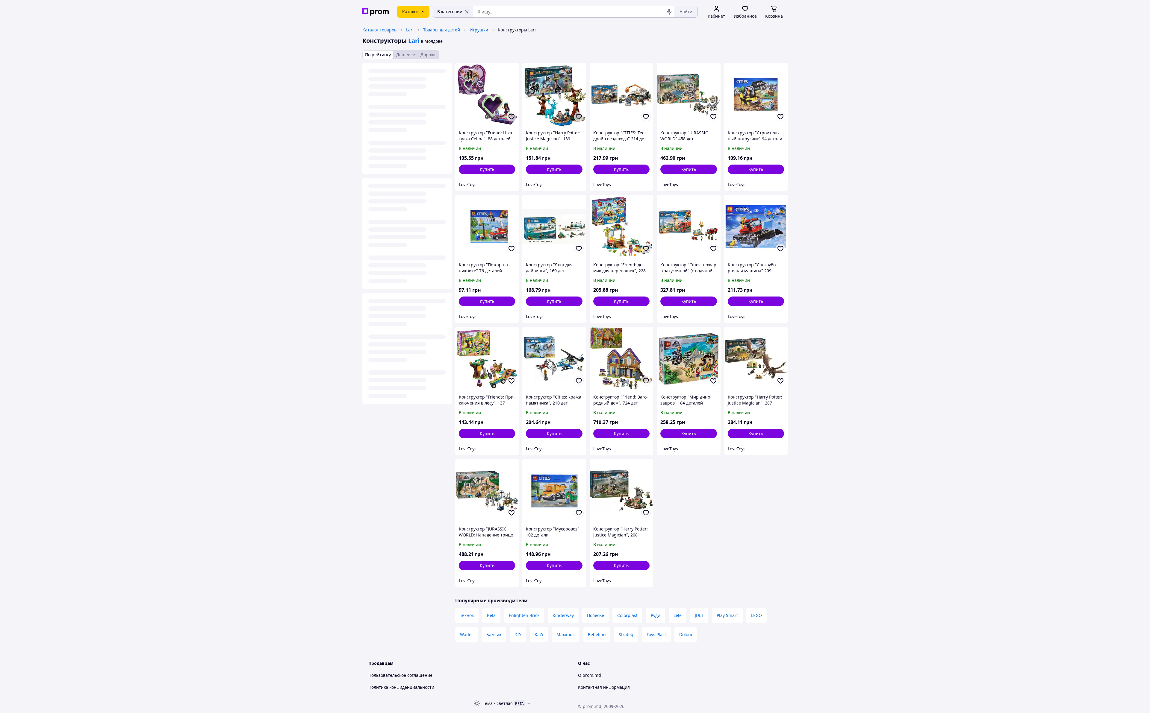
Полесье (595, 615)
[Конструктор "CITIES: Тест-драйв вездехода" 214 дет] (621, 94)
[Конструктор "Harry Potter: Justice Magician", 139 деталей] (554, 94)
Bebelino (597, 634)
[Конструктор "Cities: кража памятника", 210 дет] (554, 358)
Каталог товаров (379, 30)
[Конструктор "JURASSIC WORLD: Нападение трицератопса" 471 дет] (487, 490)
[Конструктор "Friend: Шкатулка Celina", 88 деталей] (487, 94)
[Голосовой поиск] (669, 11)
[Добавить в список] (511, 116)
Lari (410, 30)
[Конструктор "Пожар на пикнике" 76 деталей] (487, 226)
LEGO (756, 615)
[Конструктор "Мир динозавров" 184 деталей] (688, 358)
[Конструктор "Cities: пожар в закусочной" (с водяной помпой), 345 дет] (688, 226)
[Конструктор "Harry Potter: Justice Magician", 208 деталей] (621, 490)
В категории (449, 11)
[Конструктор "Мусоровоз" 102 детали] (554, 490)
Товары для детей (441, 30)
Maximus (565, 634)
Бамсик (493, 634)
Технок (467, 615)
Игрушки (479, 30)
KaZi (539, 634)
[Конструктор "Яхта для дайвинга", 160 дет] (554, 226)
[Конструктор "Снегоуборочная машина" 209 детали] (756, 226)
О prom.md (589, 675)
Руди (655, 615)
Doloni (685, 634)
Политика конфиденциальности (401, 687)
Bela (491, 615)
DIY (518, 634)
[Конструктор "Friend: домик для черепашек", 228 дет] (621, 226)
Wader (466, 634)
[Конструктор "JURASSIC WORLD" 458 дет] (688, 94)
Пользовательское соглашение (400, 675)
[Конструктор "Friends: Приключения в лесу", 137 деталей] (487, 358)
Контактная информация (604, 687)
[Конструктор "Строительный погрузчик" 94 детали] (756, 94)
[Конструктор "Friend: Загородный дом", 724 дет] (621, 358)
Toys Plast (656, 634)
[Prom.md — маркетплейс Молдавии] (375, 12)
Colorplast (627, 615)
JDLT (699, 615)
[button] (487, 169)
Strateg (626, 634)
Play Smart (727, 615)
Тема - (498, 703)
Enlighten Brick (524, 615)
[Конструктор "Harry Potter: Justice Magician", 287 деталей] (756, 358)
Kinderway (563, 615)
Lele (678, 615)
